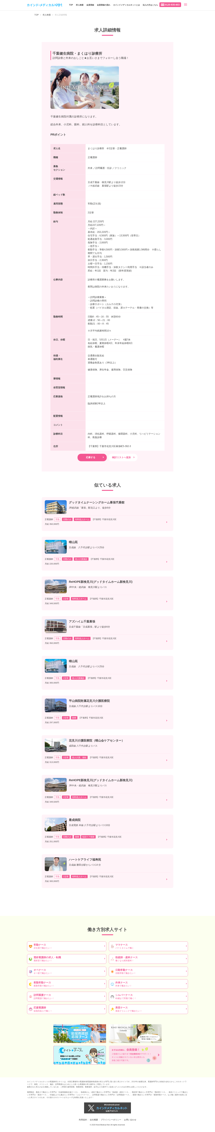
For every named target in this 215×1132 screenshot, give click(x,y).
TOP (71, 5)
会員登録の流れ (103, 5)
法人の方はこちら (150, 5)
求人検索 (80, 5)
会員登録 (90, 5)
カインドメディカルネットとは (126, 5)
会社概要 (94, 1120)
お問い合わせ (130, 1120)
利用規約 (83, 1120)
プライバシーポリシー (111, 1120)
